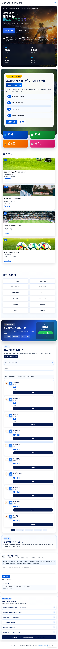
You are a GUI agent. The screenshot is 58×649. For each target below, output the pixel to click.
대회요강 (22, 122)
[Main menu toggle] (55, 2)
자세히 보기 (7, 179)
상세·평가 (33, 392)
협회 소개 (22, 30)
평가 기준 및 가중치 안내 (11, 362)
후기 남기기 (6, 576)
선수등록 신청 (11, 122)
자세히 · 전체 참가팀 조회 (11, 356)
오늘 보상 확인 (45, 333)
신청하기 (9, 30)
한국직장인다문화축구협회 (11, 3)
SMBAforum (40, 645)
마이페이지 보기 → (45, 336)
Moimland (46, 645)
